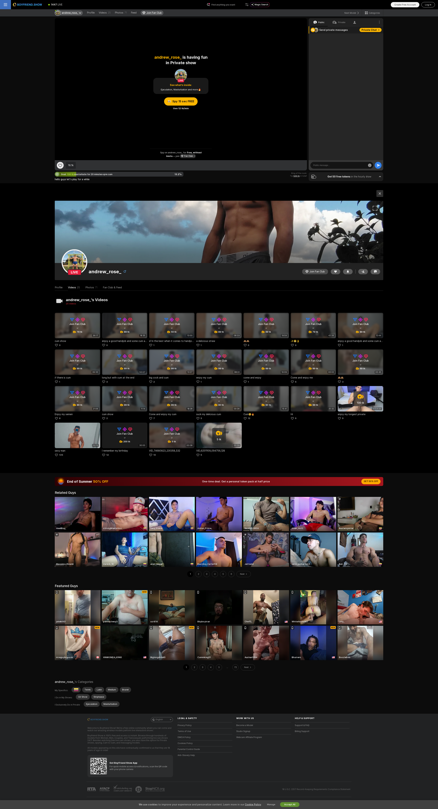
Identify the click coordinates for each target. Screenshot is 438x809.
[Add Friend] (363, 271)
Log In (428, 4)
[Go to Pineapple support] (139, 789)
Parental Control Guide (189, 749)
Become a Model (244, 725)
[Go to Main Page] (28, 4)
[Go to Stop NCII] (155, 789)
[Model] (379, 193)
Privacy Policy (185, 725)
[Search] (246, 4)
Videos (105, 12)
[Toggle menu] (5, 4)
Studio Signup (243, 731)
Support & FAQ (302, 725)
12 (249, 418)
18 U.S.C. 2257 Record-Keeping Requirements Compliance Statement (316, 789)
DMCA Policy (184, 737)
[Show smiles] (370, 165)
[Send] (378, 165)
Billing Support (302, 731)
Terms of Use (184, 731)
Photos (121, 12)
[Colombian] (76, 689)
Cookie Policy (253, 804)
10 (154, 455)
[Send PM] (375, 271)
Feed (134, 12)
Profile (91, 12)
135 (61, 455)
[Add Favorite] (60, 165)
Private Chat (369, 30)
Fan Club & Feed (112, 287)
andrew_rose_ (64, 682)
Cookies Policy (185, 743)
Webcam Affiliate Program (249, 737)
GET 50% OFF (371, 481)
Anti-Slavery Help (186, 755)
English (159, 719)
